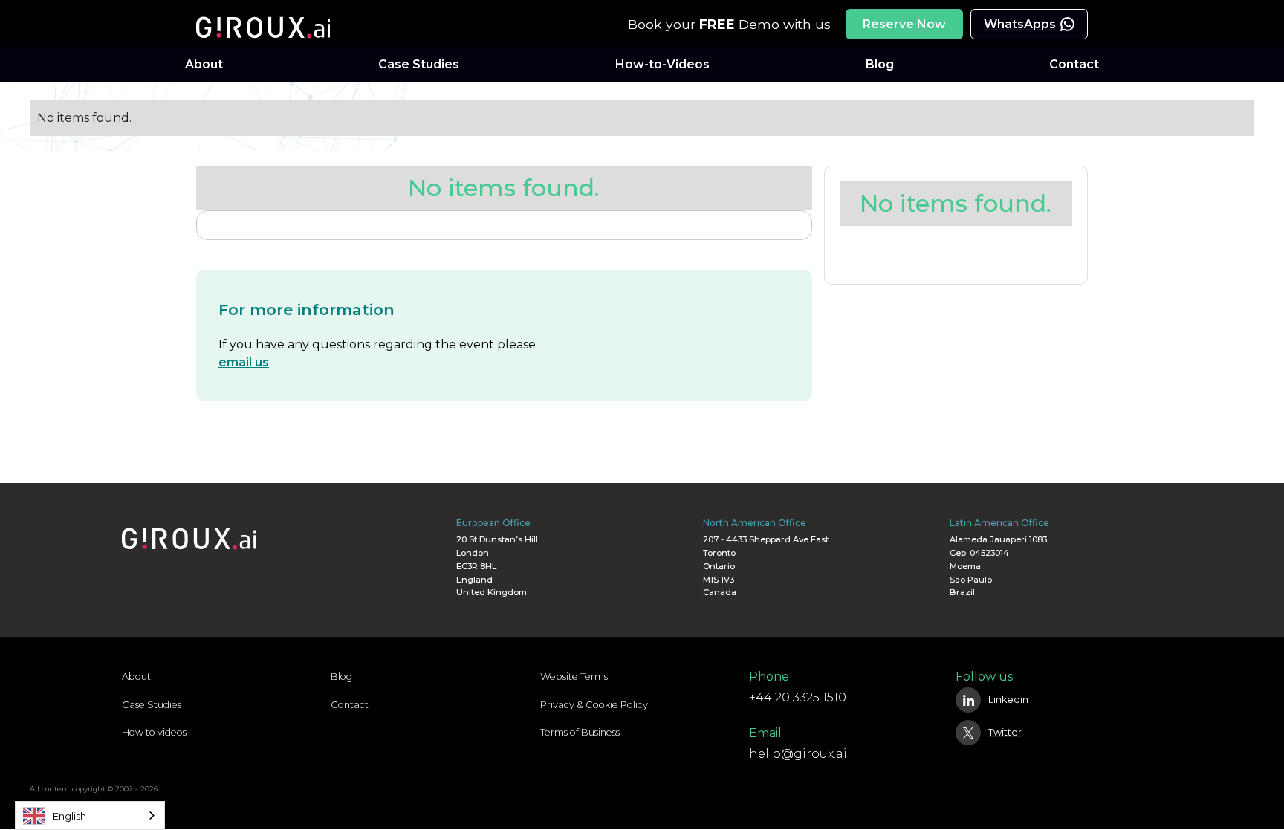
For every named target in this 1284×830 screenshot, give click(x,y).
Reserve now (904, 24)
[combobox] (90, 815)
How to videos (154, 732)
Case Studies (418, 64)
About (204, 64)
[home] (270, 24)
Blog (880, 64)
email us (243, 362)
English (69, 816)
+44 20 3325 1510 (797, 697)
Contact (1074, 64)
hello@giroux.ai (798, 754)
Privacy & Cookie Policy (594, 704)
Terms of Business (580, 732)
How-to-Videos (662, 64)
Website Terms (574, 676)
